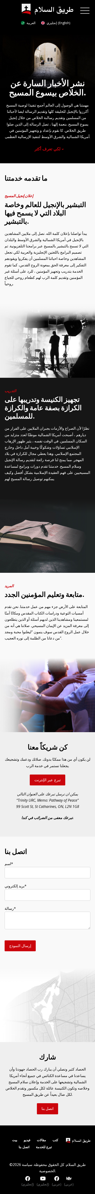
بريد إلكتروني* (16, 885)
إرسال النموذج (20, 945)
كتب (55, 1140)
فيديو (27, 1140)
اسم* (9, 863)
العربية (31, 23)
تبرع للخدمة (44, 1147)
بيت (14, 1140)
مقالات (41, 1140)
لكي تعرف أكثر (47, 148)
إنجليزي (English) (58, 23)
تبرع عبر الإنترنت (47, 779)
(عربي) (56, 1184)
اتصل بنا (48, 1108)
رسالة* (10, 908)
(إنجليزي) (27, 1184)
